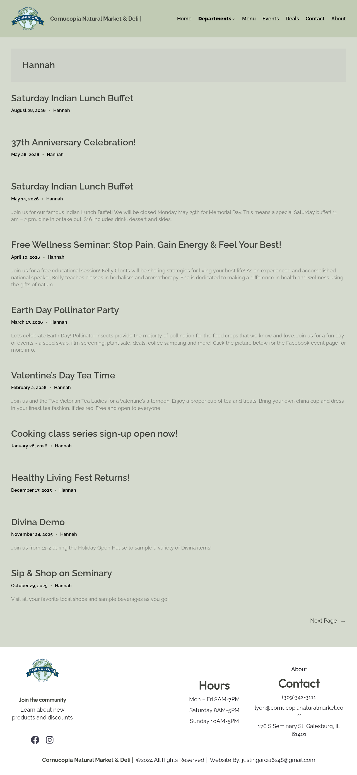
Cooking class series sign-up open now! (94, 433)
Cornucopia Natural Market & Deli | (95, 18)
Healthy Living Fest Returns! (70, 477)
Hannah (61, 110)
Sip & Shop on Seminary (61, 573)
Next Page (328, 620)
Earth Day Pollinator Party (65, 310)
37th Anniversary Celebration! (73, 142)
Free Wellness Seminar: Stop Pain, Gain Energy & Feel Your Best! (146, 244)
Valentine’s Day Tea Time (63, 375)
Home (184, 18)
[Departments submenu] (233, 18)
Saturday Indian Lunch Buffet (72, 98)
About (299, 669)
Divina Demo (38, 522)
